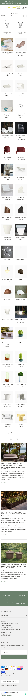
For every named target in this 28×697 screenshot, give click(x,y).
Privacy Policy (13, 673)
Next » (18, 433)
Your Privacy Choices (12, 692)
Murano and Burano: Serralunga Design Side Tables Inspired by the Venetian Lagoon (13, 566)
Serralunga (7, 685)
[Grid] (23, 16)
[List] (26, 16)
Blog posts (14, 439)
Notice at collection (7, 695)
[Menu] (1, 7)
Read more (4, 482)
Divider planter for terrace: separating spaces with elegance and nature (13, 513)
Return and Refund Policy (6, 676)
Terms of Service (4, 673)
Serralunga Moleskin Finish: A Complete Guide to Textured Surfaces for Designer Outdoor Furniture (13, 466)
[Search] (5, 7)
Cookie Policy (20, 673)
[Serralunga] (14, 7)
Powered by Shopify (14, 685)
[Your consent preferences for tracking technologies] (25, 694)
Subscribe (14, 657)
